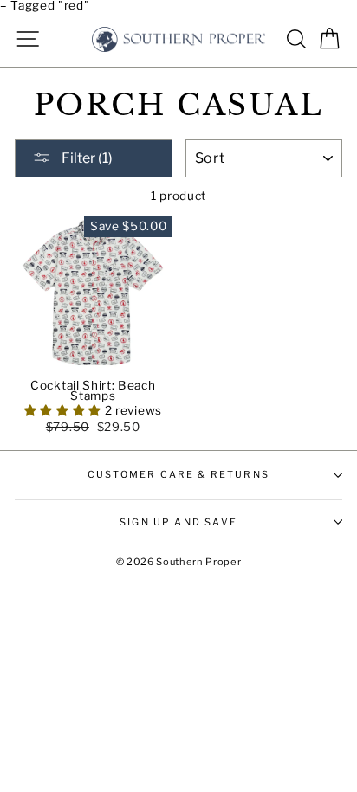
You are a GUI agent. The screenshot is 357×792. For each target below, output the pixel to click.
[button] (64, 410)
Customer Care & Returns (178, 474)
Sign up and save (178, 522)
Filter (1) (86, 158)
